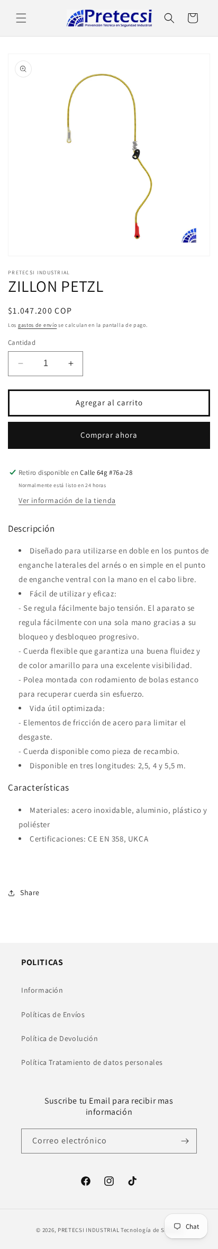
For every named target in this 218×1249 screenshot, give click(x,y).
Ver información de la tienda (67, 500)
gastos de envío (37, 325)
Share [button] (30, 892)
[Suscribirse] (184, 1141)
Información (42, 990)
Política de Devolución (59, 1038)
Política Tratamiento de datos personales (92, 1062)
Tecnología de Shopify (151, 1230)
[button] (21, 18)
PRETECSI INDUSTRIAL (88, 1230)
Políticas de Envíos (53, 1014)
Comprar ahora (109, 435)
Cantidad (21, 342)
